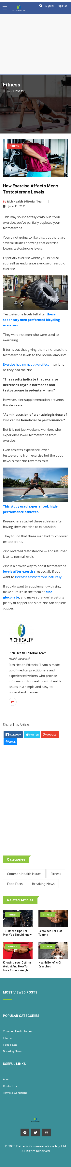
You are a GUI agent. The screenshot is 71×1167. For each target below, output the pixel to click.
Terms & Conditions (15, 1092)
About (6, 1079)
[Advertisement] (35, 37)
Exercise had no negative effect (26, 364)
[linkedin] (12, 702)
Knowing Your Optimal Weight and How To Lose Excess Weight (17, 966)
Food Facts (15, 884)
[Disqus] (35, 794)
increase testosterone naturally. (38, 577)
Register (62, 5)
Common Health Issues (24, 874)
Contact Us (10, 1086)
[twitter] (35, 1132)
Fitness (56, 874)
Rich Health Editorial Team (23, 201)
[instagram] (46, 1132)
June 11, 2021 (17, 206)
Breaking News (43, 884)
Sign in (49, 5)
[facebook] (25, 1132)
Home (6, 91)
